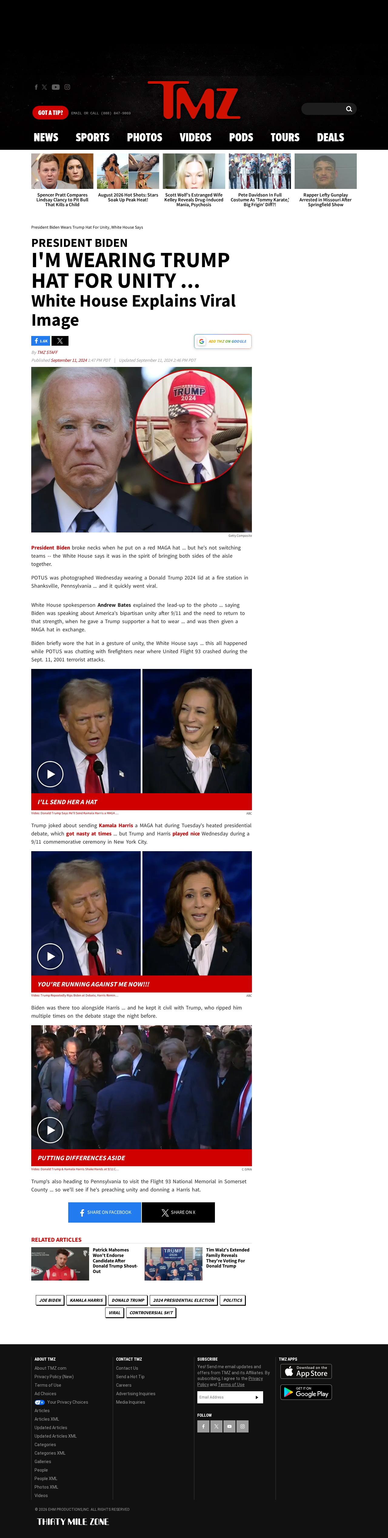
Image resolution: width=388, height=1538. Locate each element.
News (46, 138)
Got (50, 113)
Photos (144, 138)
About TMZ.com (50, 1368)
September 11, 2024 (69, 360)
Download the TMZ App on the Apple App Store (306, 1371)
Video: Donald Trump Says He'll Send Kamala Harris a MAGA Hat (75, 813)
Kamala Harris (86, 1300)
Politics (232, 1300)
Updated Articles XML (56, 1436)
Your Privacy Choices (67, 1402)
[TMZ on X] (45, 87)
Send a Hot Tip (130, 1376)
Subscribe (257, 1397)
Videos (195, 138)
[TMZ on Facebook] (36, 87)
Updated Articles (51, 1427)
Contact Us (127, 1368)
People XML (46, 1478)
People (41, 1470)
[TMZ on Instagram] (67, 87)
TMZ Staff (47, 352)
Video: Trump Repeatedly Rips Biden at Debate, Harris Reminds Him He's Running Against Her (75, 995)
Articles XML (47, 1419)
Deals (330, 138)
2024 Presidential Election (183, 1300)
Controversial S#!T (150, 1312)
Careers (124, 1385)
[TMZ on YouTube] (229, 1426)
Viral (114, 1312)
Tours (285, 138)
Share (108, 1212)
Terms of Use (48, 1385)
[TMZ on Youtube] (55, 87)
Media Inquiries (130, 1402)
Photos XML (46, 1487)
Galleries (43, 1461)
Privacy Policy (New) (54, 1376)
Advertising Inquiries (136, 1393)
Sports (92, 138)
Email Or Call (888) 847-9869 (101, 113)
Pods (241, 138)
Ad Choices (45, 1393)
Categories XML (50, 1453)
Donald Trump (128, 1300)
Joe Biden (50, 1300)
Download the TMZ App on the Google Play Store (306, 1392)
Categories (45, 1444)
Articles (42, 1410)
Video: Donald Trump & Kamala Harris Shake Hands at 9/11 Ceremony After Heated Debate (75, 1169)
